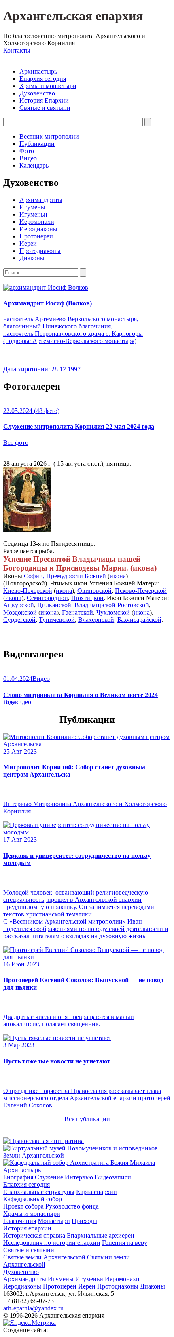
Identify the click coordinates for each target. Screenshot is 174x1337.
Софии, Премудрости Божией (65, 576)
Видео (28, 158)
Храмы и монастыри (47, 85)
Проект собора (23, 1206)
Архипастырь (38, 71)
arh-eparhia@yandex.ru (33, 1308)
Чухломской (113, 612)
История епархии (27, 1228)
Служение (49, 1177)
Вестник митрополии (49, 136)
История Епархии (44, 100)
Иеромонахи (36, 221)
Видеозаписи (113, 1177)
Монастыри (54, 1220)
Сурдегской (19, 619)
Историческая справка (34, 1235)
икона (143, 568)
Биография (18, 1177)
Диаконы (32, 258)
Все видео (17, 702)
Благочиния (19, 1220)
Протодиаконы (40, 250)
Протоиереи (36, 236)
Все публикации (87, 1119)
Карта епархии (96, 1191)
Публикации (37, 143)
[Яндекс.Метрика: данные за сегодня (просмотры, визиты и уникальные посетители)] (29, 1322)
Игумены (32, 207)
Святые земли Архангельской (44, 1257)
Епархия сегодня (42, 78)
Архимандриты (40, 199)
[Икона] (27, 529)
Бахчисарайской (139, 619)
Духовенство (37, 93)
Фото (26, 150)
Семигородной (47, 597)
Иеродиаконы (38, 228)
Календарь (34, 165)
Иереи (28, 243)
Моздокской (20, 612)
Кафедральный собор (32, 1199)
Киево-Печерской (27, 590)
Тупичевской (57, 619)
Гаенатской (77, 612)
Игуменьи (33, 214)
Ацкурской (18, 605)
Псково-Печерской (141, 590)
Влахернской (96, 619)
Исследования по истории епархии (51, 1242)
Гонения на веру (124, 1242)
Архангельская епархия (73, 15)
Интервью (79, 1177)
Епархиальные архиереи (100, 1235)
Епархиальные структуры (38, 1191)
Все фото (15, 442)
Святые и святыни (44, 107)
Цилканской (54, 605)
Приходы (84, 1220)
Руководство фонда (72, 1206)
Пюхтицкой (87, 597)
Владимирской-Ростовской (111, 605)
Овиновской (94, 590)
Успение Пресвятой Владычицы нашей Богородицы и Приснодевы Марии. (71, 563)
